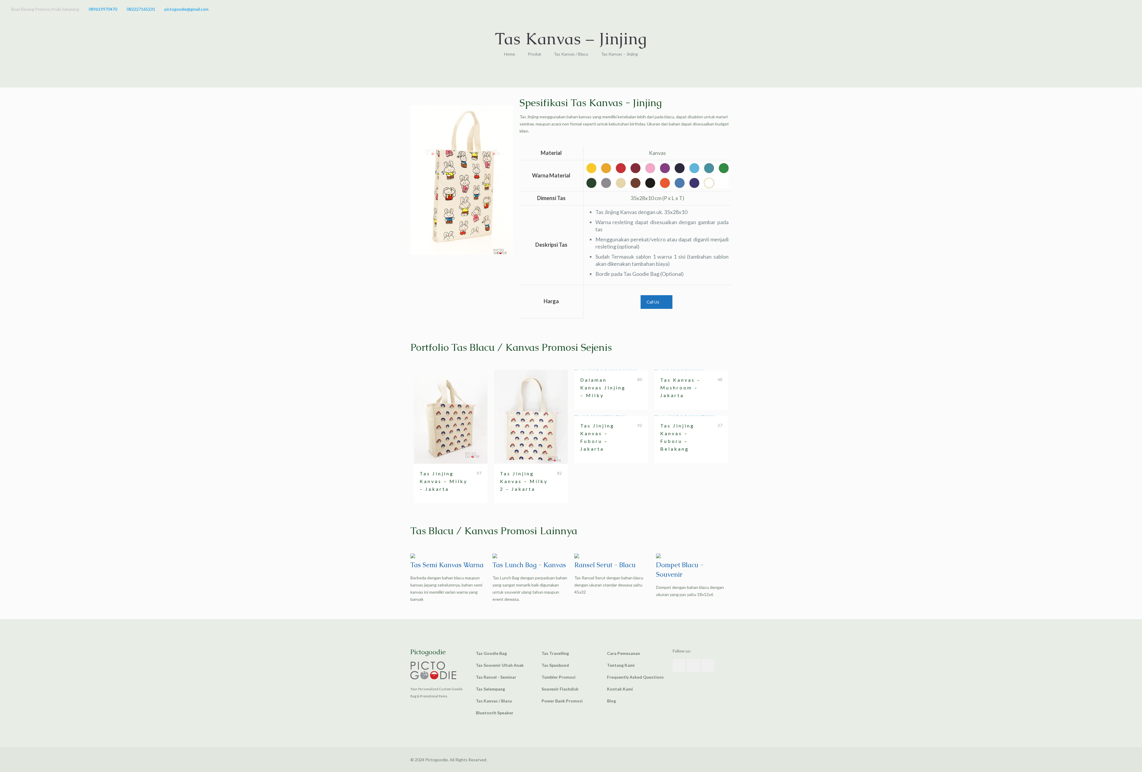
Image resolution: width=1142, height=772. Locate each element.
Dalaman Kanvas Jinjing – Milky (603, 387)
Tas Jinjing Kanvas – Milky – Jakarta (444, 481)
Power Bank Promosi (562, 700)
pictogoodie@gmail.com (186, 9)
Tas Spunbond (555, 665)
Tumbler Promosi (558, 677)
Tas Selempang (490, 688)
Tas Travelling (555, 653)
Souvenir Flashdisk (560, 688)
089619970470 (103, 9)
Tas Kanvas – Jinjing (619, 53)
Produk (534, 53)
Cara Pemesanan (623, 653)
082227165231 (141, 9)
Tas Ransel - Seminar (496, 677)
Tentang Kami (621, 665)
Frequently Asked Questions (635, 677)
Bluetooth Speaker (494, 712)
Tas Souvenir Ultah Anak (500, 665)
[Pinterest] (1119, 9)
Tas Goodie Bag (491, 653)
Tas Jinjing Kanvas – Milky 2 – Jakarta (524, 481)
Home (509, 53)
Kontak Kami (620, 688)
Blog (611, 700)
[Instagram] (1127, 9)
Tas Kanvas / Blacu (571, 53)
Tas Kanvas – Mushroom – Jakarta (680, 387)
